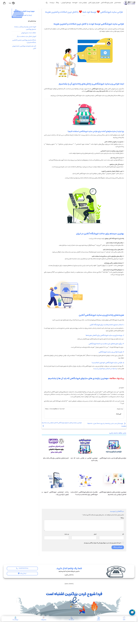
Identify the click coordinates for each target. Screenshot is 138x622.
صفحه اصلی (117, 3)
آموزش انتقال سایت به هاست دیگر (26, 36)
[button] (46, 3)
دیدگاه (122, 518)
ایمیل (95, 534)
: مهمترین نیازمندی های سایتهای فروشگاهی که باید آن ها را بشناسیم (86, 378)
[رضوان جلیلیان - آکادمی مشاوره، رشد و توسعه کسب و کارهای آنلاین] (129, 3)
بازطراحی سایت (83, 3)
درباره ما (52, 3)
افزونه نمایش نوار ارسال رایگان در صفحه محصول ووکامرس (25, 28)
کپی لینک (118, 414)
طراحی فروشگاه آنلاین (107, 3)
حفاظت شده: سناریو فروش (28, 33)
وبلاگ (57, 3)
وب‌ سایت (66, 534)
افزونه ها (74, 3)
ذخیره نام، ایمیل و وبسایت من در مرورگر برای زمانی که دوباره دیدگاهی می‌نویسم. (102, 543)
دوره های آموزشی (66, 3)
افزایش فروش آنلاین (94, 3)
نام (123, 534)
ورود (10, 3)
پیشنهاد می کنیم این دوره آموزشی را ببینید (105, 369)
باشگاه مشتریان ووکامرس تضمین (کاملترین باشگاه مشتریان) (24, 41)
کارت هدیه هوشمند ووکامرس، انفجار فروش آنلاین (24, 47)
